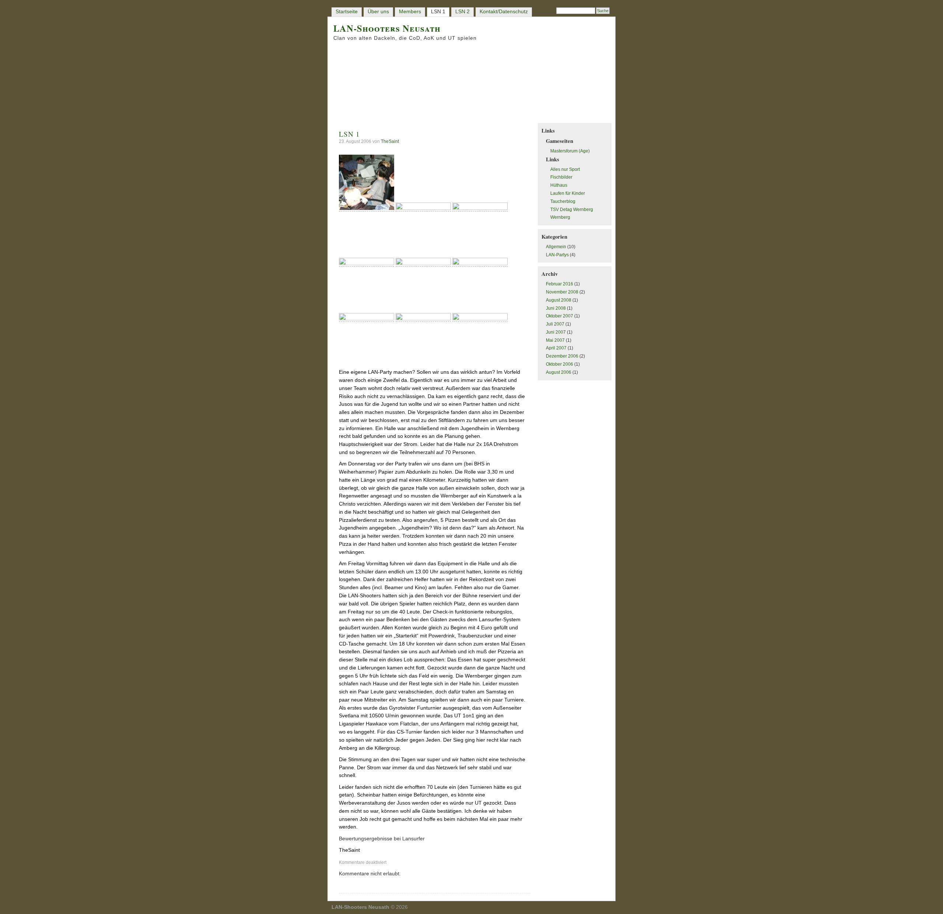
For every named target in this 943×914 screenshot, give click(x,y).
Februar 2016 (559, 283)
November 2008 (562, 292)
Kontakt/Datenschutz (504, 11)
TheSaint (390, 141)
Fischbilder (561, 177)
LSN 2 (462, 11)
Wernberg (560, 217)
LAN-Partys (557, 254)
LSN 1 (438, 11)
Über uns (378, 11)
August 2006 (558, 372)
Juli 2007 (555, 324)
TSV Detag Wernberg (571, 209)
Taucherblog (562, 201)
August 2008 (558, 300)
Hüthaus (558, 185)
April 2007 (556, 348)
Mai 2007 (555, 340)
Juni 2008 (556, 308)
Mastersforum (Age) (570, 151)
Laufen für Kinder (567, 193)
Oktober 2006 (559, 364)
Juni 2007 (556, 332)
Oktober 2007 (559, 316)
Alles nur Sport (565, 169)
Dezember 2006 (562, 356)
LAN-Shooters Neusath (387, 28)
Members (410, 11)
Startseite (347, 11)
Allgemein (556, 246)
